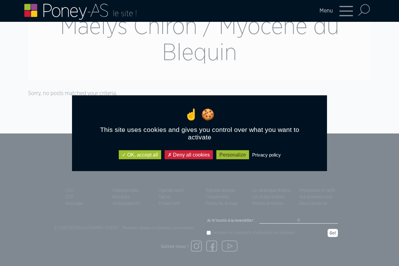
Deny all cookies (191, 154)
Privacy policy (266, 154)
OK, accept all (142, 154)
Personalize (232, 154)
